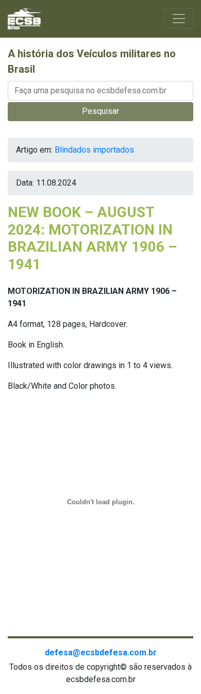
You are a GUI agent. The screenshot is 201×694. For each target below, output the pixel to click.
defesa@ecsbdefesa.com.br (101, 652)
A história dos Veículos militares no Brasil (92, 61)
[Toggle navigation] (178, 18)
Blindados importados (94, 150)
